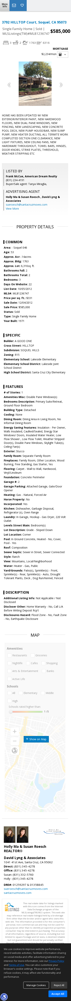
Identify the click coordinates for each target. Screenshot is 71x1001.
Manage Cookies (36, 985)
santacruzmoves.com (17, 893)
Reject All (59, 985)
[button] (4, 996)
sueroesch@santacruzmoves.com (26, 204)
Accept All (57, 993)
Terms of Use (16, 965)
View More (12, 208)
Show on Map (37, 739)
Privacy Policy (56, 961)
